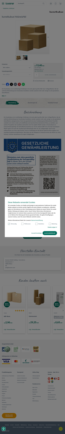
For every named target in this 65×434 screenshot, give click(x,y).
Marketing (54, 224)
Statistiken (41, 224)
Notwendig (14, 224)
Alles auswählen (49, 233)
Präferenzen (27, 224)
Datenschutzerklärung (37, 220)
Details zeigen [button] (52, 227)
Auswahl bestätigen (36, 233)
